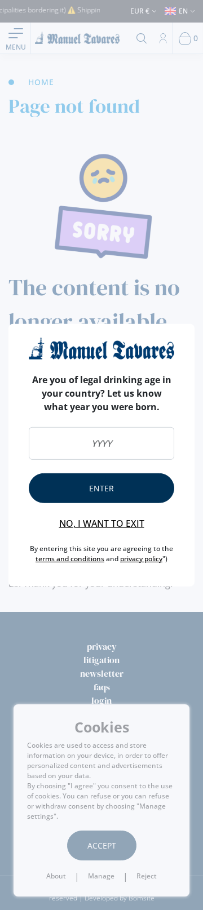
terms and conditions (70, 558)
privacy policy (141, 558)
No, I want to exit (101, 523)
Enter (101, 488)
